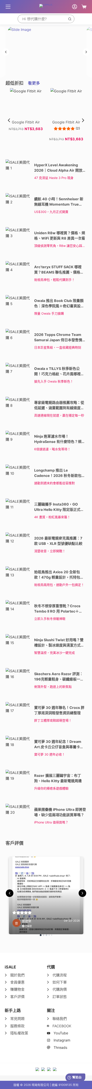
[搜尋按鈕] (70, 19)
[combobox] (42, 19)
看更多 (34, 83)
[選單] (8, 6)
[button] (83, 120)
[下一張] (86, 52)
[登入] (74, 6)
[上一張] (5, 52)
